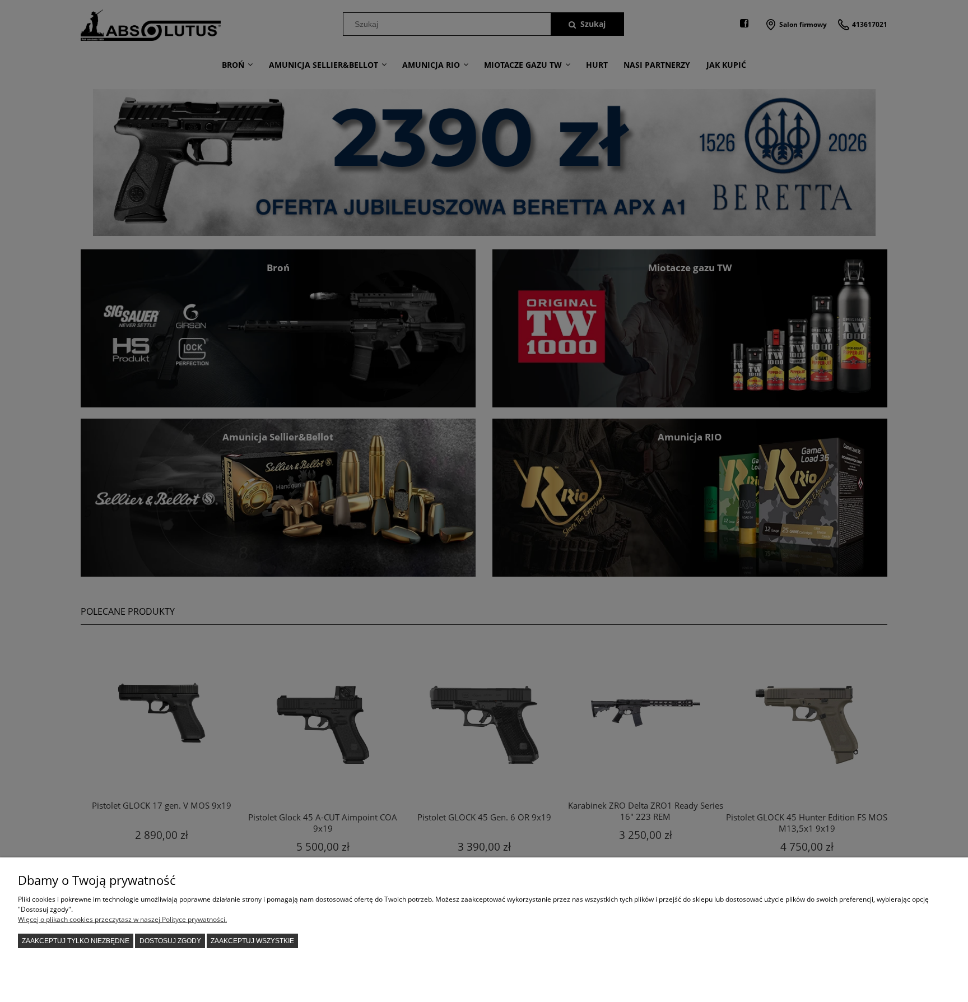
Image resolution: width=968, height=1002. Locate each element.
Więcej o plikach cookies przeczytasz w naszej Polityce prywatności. (122, 919)
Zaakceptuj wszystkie (252, 941)
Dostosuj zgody (170, 941)
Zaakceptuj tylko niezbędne (75, 941)
